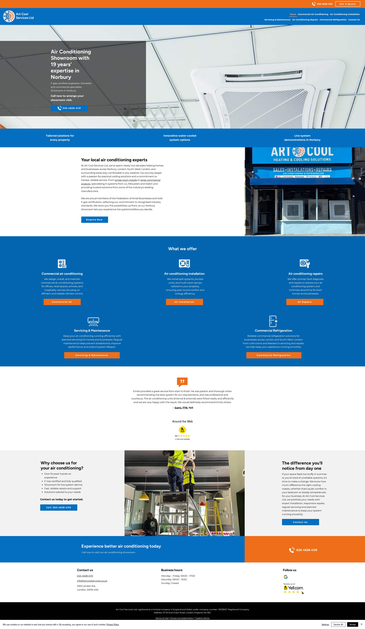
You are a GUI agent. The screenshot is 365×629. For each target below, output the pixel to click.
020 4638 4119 (85, 576)
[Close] (361, 624)
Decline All (338, 624)
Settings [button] (325, 624)
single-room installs (126, 180)
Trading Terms (202, 618)
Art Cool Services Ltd (25, 16)
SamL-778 (181, 407)
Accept (353, 624)
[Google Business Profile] (286, 577)
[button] (347, 4)
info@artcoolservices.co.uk (92, 581)
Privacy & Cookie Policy (182, 618)
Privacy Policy (113, 624)
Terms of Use (162, 618)
